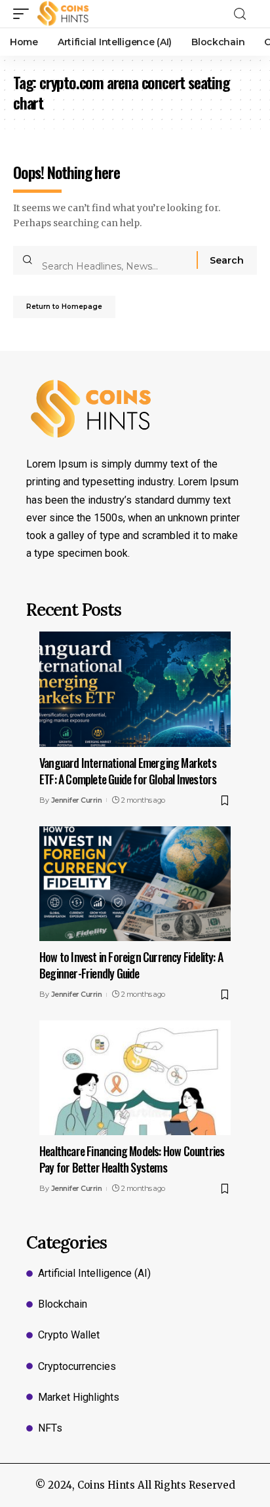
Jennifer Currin (76, 800)
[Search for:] (114, 260)
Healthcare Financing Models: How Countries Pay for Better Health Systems (131, 1159)
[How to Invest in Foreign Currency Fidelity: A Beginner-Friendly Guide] (135, 883)
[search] (244, 14)
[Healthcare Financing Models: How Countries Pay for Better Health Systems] (135, 1077)
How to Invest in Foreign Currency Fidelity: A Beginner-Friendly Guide (131, 965)
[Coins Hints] (63, 14)
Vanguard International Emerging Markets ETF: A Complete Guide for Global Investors (127, 771)
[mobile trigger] (24, 14)
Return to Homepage (64, 306)
